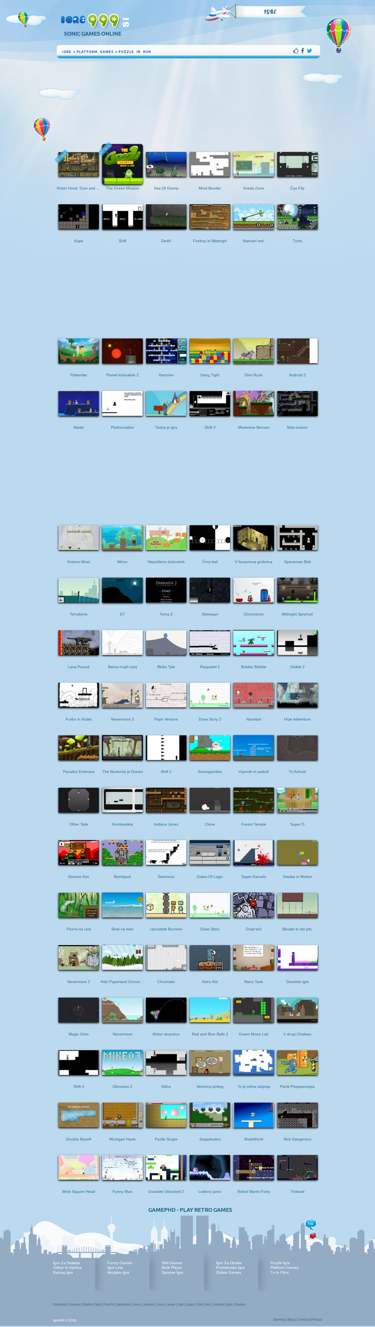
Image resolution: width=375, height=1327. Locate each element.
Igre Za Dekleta (66, 1263)
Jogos (190, 1304)
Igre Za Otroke (229, 1263)
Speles (240, 1304)
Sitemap (279, 1320)
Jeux (137, 1304)
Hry (208, 1304)
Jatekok (219, 1304)
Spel (98, 1304)
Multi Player (172, 1267)
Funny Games (119, 1263)
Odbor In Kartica (67, 1267)
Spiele (87, 1304)
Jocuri (161, 1304)
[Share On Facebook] (304, 50)
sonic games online (92, 33)
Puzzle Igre (280, 1263)
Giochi (109, 1304)
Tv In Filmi (279, 1272)
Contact (303, 1320)
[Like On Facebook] (297, 50)
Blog (291, 1320)
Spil (181, 1304)
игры (171, 1304)
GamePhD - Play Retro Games (190, 1210)
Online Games (228, 1272)
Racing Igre (63, 1272)
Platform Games (284, 1267)
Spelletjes (123, 1304)
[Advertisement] (188, 100)
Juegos (148, 1304)
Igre (270, 12)
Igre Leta (115, 1267)
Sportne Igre (172, 1272)
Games (74, 1304)
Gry (200, 1304)
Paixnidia (60, 1304)
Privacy (316, 1320)
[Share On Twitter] (309, 50)
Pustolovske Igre (230, 1267)
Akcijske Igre (118, 1272)
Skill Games (172, 1263)
